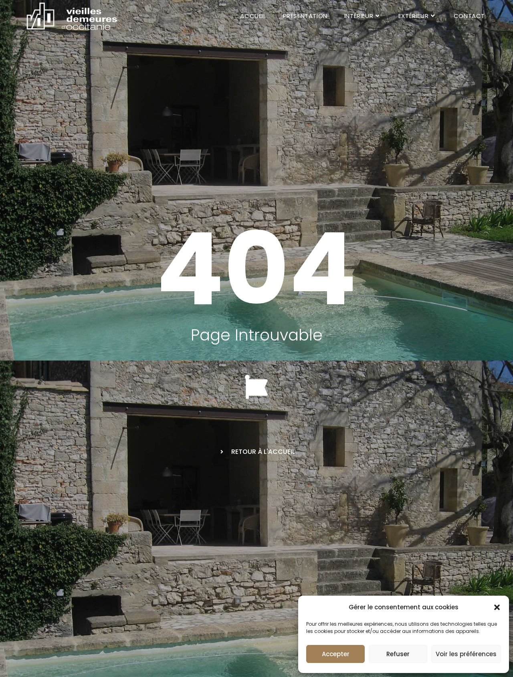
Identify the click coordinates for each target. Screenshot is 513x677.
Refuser (398, 654)
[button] (497, 607)
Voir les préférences (466, 654)
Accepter (335, 654)
